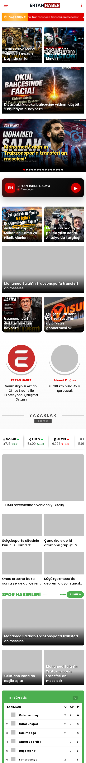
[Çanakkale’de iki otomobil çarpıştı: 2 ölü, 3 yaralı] (64, 525)
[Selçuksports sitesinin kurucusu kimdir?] (22, 525)
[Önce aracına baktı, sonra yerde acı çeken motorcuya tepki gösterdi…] (22, 563)
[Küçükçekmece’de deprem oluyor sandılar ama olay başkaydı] (64, 563)
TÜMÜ (43, 421)
